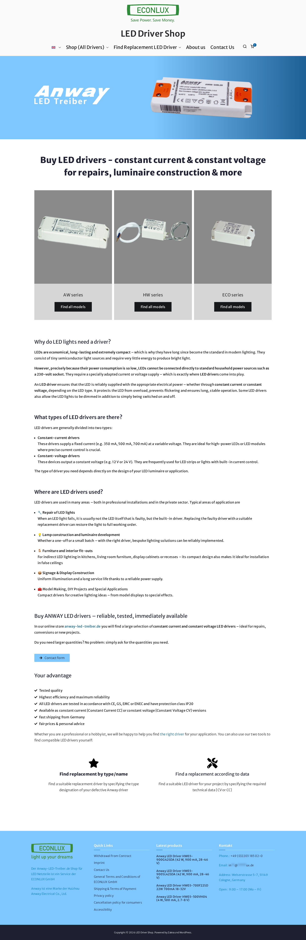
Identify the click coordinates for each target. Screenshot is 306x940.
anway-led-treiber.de (83, 626)
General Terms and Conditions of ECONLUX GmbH (117, 879)
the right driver (172, 734)
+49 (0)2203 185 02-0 (246, 856)
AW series (73, 294)
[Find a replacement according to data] (212, 763)
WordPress (185, 932)
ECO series (233, 294)
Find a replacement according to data (212, 774)
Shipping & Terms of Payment (115, 889)
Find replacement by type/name (94, 774)
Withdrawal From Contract (113, 856)
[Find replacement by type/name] (93, 763)
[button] (59, 47)
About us (195, 47)
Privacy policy (104, 896)
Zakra (171, 932)
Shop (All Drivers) (85, 47)
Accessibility (103, 909)
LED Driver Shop (153, 34)
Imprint (99, 863)
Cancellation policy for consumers (118, 902)
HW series (153, 294)
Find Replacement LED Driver (145, 47)
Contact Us (222, 47)
